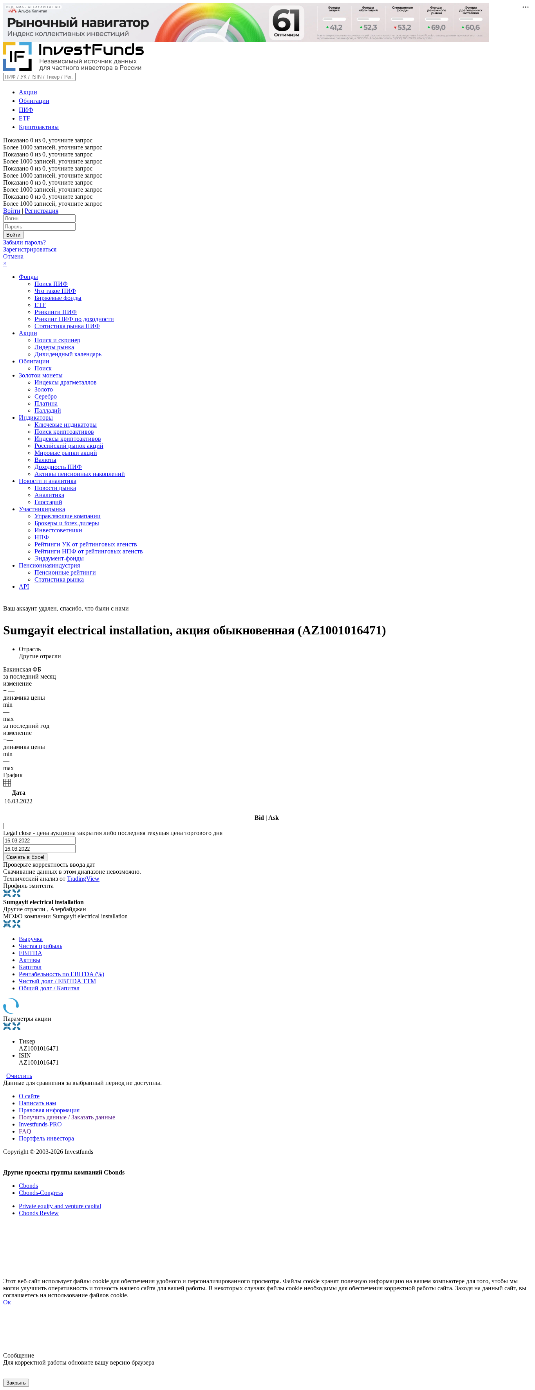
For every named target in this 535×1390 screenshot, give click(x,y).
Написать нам (37, 1103)
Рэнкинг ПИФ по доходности (74, 319)
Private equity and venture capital (60, 1206)
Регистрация (41, 210)
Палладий (47, 410)
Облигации (34, 100)
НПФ (41, 537)
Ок (7, 1302)
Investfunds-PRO (40, 1124)
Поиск (43, 368)
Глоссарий (48, 502)
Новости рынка (55, 488)
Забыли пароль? (24, 242)
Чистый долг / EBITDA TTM (57, 981)
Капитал (30, 967)
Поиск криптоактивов (64, 431)
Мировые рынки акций (65, 452)
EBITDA (30, 953)
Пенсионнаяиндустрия (49, 565)
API (24, 586)
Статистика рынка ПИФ (67, 326)
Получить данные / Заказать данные (67, 1117)
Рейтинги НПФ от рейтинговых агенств (88, 551)
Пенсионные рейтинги (65, 572)
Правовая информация (49, 1110)
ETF (24, 118)
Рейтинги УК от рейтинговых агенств (85, 544)
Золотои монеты (41, 375)
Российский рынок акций (68, 445)
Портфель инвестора (46, 1138)
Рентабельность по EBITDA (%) (61, 974)
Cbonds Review (39, 1213)
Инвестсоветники (58, 530)
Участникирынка (42, 509)
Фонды (28, 276)
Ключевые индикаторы (65, 424)
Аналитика (49, 495)
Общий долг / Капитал (49, 988)
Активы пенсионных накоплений (79, 474)
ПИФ (26, 109)
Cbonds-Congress (41, 1192)
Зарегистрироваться (29, 249)
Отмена (13, 256)
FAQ (25, 1131)
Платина (46, 403)
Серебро (45, 396)
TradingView (83, 878)
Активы (29, 960)
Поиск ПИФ (51, 283)
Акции (28, 92)
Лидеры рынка (54, 347)
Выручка (31, 939)
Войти (11, 210)
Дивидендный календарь (67, 354)
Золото (43, 389)
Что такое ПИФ (55, 290)
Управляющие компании (67, 516)
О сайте (29, 1096)
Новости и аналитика (47, 481)
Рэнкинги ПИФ (55, 312)
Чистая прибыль (40, 946)
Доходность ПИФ (58, 466)
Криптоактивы (39, 127)
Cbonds (28, 1185)
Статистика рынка (59, 579)
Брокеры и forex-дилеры (66, 523)
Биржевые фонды (57, 298)
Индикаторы (36, 417)
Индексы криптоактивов (67, 438)
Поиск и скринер (57, 340)
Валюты (45, 459)
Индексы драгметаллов (65, 382)
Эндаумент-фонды (59, 558)
